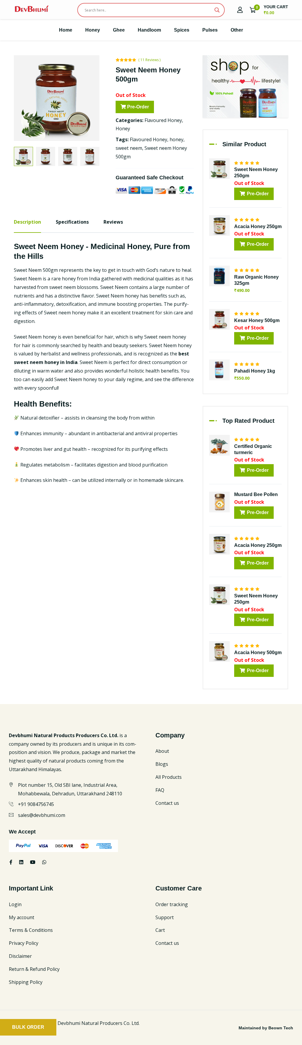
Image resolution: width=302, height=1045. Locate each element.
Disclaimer (20, 956)
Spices (181, 29)
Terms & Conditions (31, 930)
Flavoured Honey (163, 120)
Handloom (149, 29)
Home (65, 29)
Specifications (72, 222)
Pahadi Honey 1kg (254, 370)
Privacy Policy (23, 943)
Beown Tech (280, 1028)
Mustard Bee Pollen (256, 494)
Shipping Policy (25, 982)
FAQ (159, 790)
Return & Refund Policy (34, 969)
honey (176, 139)
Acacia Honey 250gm (258, 226)
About (162, 751)
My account (21, 917)
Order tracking (171, 904)
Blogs (161, 764)
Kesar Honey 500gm (257, 320)
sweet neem (129, 148)
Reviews (113, 222)
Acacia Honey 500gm (258, 652)
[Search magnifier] (217, 10)
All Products (168, 777)
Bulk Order (28, 1027)
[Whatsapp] (44, 862)
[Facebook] (11, 862)
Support (164, 917)
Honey (92, 29)
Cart (160, 930)
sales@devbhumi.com (41, 815)
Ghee (119, 29)
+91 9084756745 (36, 804)
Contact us (167, 803)
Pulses (210, 29)
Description (27, 222)
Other (237, 29)
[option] (56, 98)
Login (15, 904)
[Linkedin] (21, 862)
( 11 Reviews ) (149, 59)
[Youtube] (32, 862)
